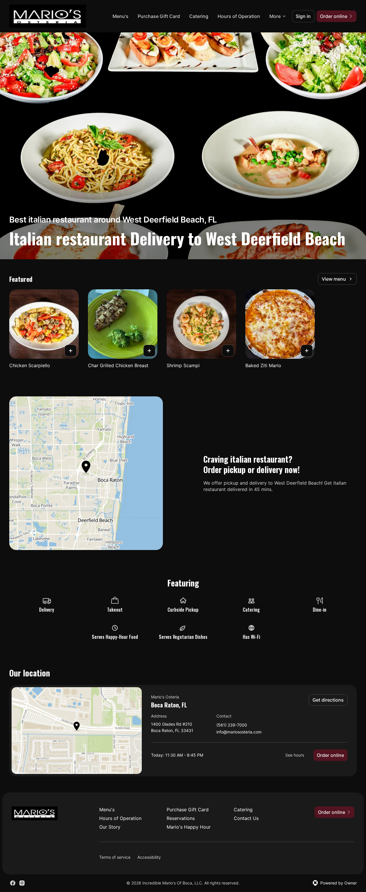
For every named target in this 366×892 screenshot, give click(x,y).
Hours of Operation (239, 16)
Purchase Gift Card (159, 16)
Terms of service (114, 857)
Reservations (181, 818)
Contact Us (246, 818)
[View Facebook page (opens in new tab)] (12, 883)
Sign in (303, 16)
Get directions (328, 700)
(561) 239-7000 (231, 725)
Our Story (109, 827)
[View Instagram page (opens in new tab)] (22, 883)
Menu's (120, 16)
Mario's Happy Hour (189, 827)
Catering (198, 16)
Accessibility (149, 857)
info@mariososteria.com (239, 732)
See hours (294, 755)
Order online (330, 755)
